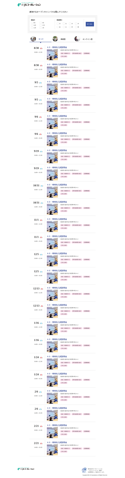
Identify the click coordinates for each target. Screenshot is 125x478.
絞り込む (90, 24)
